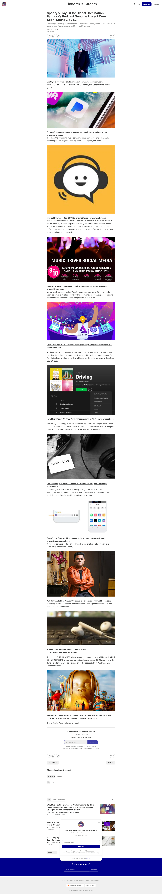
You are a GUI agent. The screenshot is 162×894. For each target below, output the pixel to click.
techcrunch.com (54, 348)
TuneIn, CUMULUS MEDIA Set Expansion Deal (66, 650)
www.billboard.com (55, 289)
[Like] (49, 36)
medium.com (52, 487)
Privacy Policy (95, 853)
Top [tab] (49, 799)
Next (109, 763)
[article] (81, 811)
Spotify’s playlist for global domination (63, 82)
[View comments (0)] (53, 36)
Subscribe (146, 4)
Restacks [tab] (59, 776)
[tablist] (55, 776)
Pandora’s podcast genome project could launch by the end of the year (77, 132)
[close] (99, 822)
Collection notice (95, 881)
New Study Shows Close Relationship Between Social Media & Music (76, 286)
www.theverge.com (55, 135)
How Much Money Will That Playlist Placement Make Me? (71, 419)
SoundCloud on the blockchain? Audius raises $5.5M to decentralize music (79, 345)
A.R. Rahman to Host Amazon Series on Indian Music (69, 601)
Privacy (81, 881)
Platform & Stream (52, 29)
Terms (87, 881)
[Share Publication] (139, 4)
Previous (54, 763)
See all (50, 852)
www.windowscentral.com (58, 541)
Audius (64, 358)
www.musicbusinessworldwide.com (81, 718)
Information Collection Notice (80, 853)
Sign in (156, 4)
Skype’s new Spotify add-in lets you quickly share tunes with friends (76, 538)
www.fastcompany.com (92, 82)
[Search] (135, 4)
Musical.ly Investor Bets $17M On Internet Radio (67, 218)
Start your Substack (76, 885)
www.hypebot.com (98, 218)
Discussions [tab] (61, 799)
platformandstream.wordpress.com (62, 652)
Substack (72, 890)
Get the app (90, 885)
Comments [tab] (51, 776)
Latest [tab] (54, 799)
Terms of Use (90, 851)
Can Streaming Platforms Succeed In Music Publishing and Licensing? (77, 484)
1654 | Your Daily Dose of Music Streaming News (63, 812)
